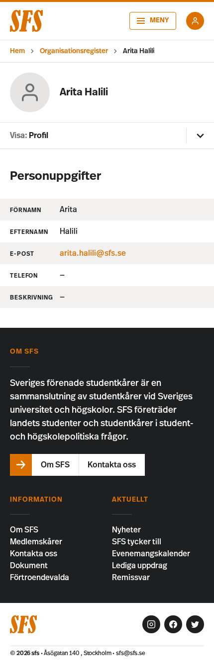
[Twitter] (195, 624)
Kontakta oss (33, 554)
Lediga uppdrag (139, 566)
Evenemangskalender (151, 554)
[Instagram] (151, 624)
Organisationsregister (74, 51)
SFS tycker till (136, 542)
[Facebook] (173, 624)
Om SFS (24, 530)
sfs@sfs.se (130, 653)
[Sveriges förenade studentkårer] (26, 21)
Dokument (29, 566)
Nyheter (126, 530)
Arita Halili (138, 51)
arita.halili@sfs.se (93, 253)
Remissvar (131, 578)
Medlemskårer (36, 542)
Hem (17, 51)
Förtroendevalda (39, 578)
